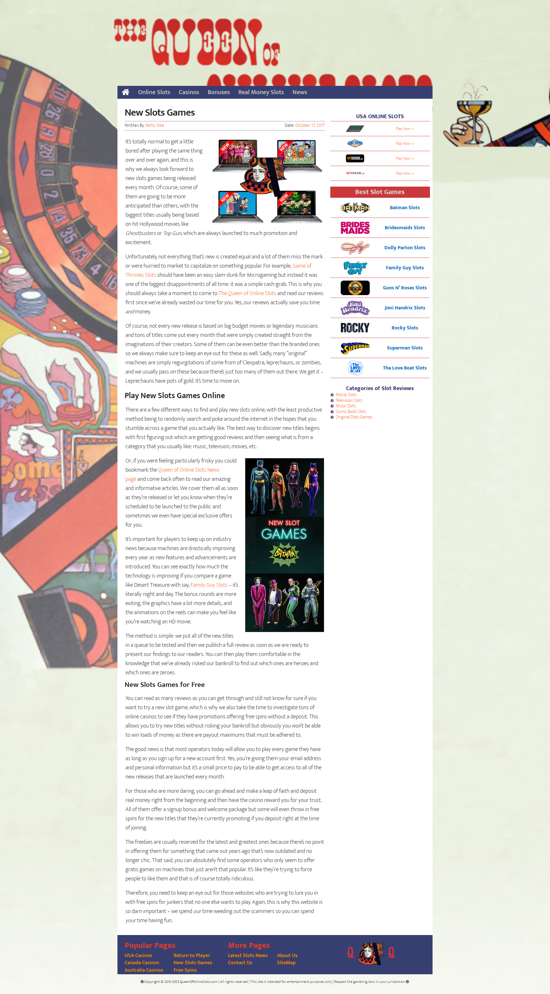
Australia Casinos (144, 970)
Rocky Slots (405, 328)
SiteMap (286, 963)
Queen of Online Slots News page (172, 474)
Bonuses (219, 92)
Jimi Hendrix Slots (405, 308)
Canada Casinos (142, 963)
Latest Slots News (248, 955)
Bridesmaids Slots (405, 228)
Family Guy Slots (208, 585)
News (299, 92)
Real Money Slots (261, 92)
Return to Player (192, 955)
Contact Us (240, 963)
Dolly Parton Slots (404, 248)
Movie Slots (346, 395)
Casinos (189, 92)
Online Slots (154, 92)
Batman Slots (405, 207)
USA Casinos (138, 955)
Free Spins (185, 970)
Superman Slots (405, 348)
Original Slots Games (354, 417)
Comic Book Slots (351, 412)
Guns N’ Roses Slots (405, 288)
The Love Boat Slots (405, 368)
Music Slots (346, 406)
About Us (287, 955)
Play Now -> (405, 128)
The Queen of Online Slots (247, 293)
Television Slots (349, 400)
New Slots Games (193, 963)
